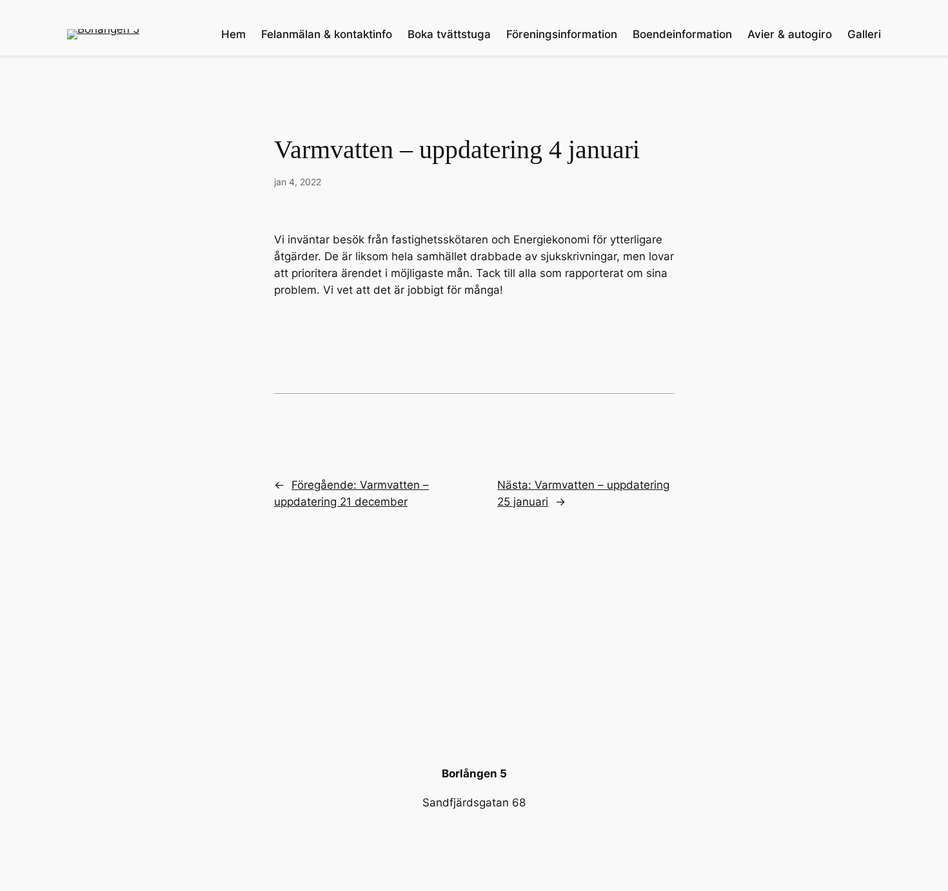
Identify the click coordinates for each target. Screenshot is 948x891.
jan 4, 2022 (297, 181)
